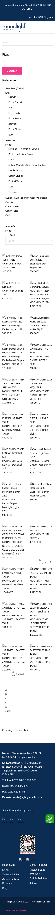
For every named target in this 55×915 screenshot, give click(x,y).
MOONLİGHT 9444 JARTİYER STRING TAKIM (40, 662)
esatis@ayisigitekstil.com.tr (22, 797)
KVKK (5, 869)
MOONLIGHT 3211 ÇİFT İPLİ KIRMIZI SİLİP (39, 430)
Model (8, 144)
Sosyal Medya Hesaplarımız (17, 810)
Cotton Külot (11, 210)
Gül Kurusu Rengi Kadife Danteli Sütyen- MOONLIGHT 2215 (13, 360)
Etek (10, 134)
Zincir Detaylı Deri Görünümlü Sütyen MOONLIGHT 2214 (39, 298)
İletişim (33, 883)
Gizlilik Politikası (39, 878)
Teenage (12, 192)
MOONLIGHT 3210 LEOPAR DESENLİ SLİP (12, 465)
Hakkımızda (8, 864)
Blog (4, 888)
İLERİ (8, 711)
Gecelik (9, 202)
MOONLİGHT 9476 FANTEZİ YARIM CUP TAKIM (41, 584)
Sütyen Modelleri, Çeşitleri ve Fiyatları (27, 165)
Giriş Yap (48, 17)
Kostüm (12, 96)
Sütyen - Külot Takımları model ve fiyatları (26, 197)
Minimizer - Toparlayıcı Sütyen (23, 148)
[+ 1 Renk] (13, 650)
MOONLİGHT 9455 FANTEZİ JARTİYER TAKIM (12, 584)
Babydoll (12, 123)
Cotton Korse (11, 206)
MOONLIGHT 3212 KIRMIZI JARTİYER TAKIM (12, 430)
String (11, 107)
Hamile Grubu (15, 170)
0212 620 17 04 (13, 791)
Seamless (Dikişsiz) (15, 88)
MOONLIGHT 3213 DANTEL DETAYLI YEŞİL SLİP (39, 395)
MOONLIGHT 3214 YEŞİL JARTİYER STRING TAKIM (12, 395)
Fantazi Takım (15, 181)
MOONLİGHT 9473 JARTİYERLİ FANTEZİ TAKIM (13, 619)
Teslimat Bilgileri (11, 874)
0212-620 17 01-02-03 (19, 780)
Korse (11, 159)
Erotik (8, 92)
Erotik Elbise (14, 129)
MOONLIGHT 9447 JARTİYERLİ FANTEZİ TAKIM (13, 662)
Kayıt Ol (38, 17)
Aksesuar (10, 140)
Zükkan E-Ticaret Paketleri (16, 910)
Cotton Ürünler (15, 175)
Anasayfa (10, 226)
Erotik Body (14, 113)
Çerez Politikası (38, 864)
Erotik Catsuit (15, 102)
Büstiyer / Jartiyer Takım (20, 154)
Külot (10, 186)
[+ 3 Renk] (41, 528)
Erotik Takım (14, 118)
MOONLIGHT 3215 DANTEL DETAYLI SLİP (39, 360)
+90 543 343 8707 (16, 786)
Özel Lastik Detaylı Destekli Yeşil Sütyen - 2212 (41, 465)
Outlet (8, 215)
